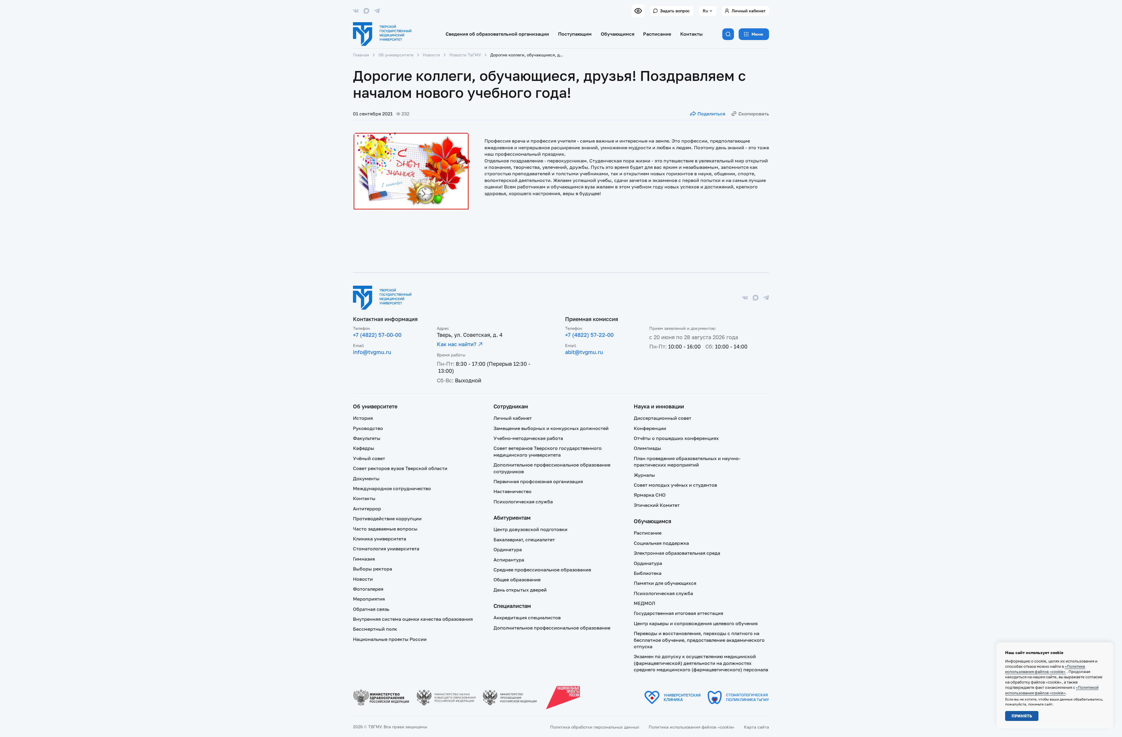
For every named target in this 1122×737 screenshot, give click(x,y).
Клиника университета (379, 539)
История (363, 418)
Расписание (657, 34)
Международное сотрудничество (392, 488)
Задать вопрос (675, 10)
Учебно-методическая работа (528, 438)
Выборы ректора (372, 569)
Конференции (650, 428)
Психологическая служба (523, 501)
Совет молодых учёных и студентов (675, 485)
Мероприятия (369, 599)
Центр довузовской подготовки (530, 529)
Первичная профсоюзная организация (538, 481)
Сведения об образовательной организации (497, 34)
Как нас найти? (456, 344)
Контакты (691, 34)
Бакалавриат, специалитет (524, 539)
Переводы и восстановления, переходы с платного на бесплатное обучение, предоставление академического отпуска (699, 639)
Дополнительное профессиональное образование (552, 628)
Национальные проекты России (390, 639)
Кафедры (363, 448)
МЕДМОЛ (644, 603)
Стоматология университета (386, 549)
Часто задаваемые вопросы (385, 529)
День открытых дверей (520, 590)
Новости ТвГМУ (465, 54)
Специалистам (512, 606)
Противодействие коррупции (387, 518)
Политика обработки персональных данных (594, 726)
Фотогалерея (368, 589)
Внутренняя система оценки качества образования (413, 619)
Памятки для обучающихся (665, 583)
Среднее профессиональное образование (542, 570)
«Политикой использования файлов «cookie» (1052, 690)
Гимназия (364, 559)
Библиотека (648, 573)
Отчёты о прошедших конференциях (676, 438)
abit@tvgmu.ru (584, 352)
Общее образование (517, 579)
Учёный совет (369, 458)
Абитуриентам (512, 517)
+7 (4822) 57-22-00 (589, 335)
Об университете (395, 54)
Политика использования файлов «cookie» (692, 726)
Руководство (368, 428)
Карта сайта (756, 726)
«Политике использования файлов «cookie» (1045, 669)
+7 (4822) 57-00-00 (377, 335)
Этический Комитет (657, 505)
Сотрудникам (511, 406)
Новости (431, 54)
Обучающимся (617, 34)
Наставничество (512, 491)
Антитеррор (367, 508)
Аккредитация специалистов (527, 617)
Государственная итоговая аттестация (678, 613)
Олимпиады (647, 448)
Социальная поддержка (661, 543)
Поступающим (575, 34)
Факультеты (366, 438)
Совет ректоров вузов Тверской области (400, 468)
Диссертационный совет (662, 418)
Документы (366, 478)
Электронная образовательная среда (677, 553)
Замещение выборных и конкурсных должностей (551, 428)
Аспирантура (509, 560)
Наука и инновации (659, 406)
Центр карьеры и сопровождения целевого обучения (696, 623)
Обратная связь (371, 609)
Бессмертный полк (375, 629)
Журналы (644, 475)
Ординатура (508, 549)
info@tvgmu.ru (372, 352)
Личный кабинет (749, 10)
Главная (361, 54)
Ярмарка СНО (650, 495)
